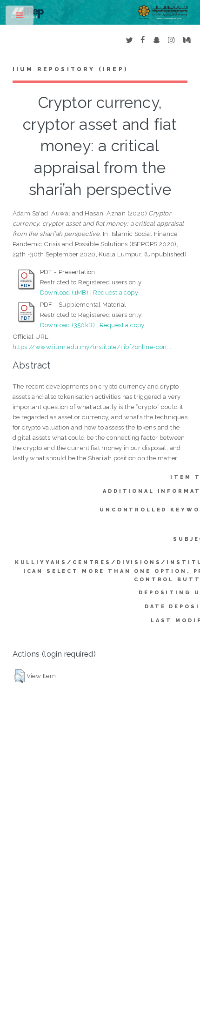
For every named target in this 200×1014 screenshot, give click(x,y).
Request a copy (115, 292)
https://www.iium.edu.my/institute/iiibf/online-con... (92, 346)
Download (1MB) (64, 292)
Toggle (20, 17)
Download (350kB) (67, 325)
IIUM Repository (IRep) (70, 69)
